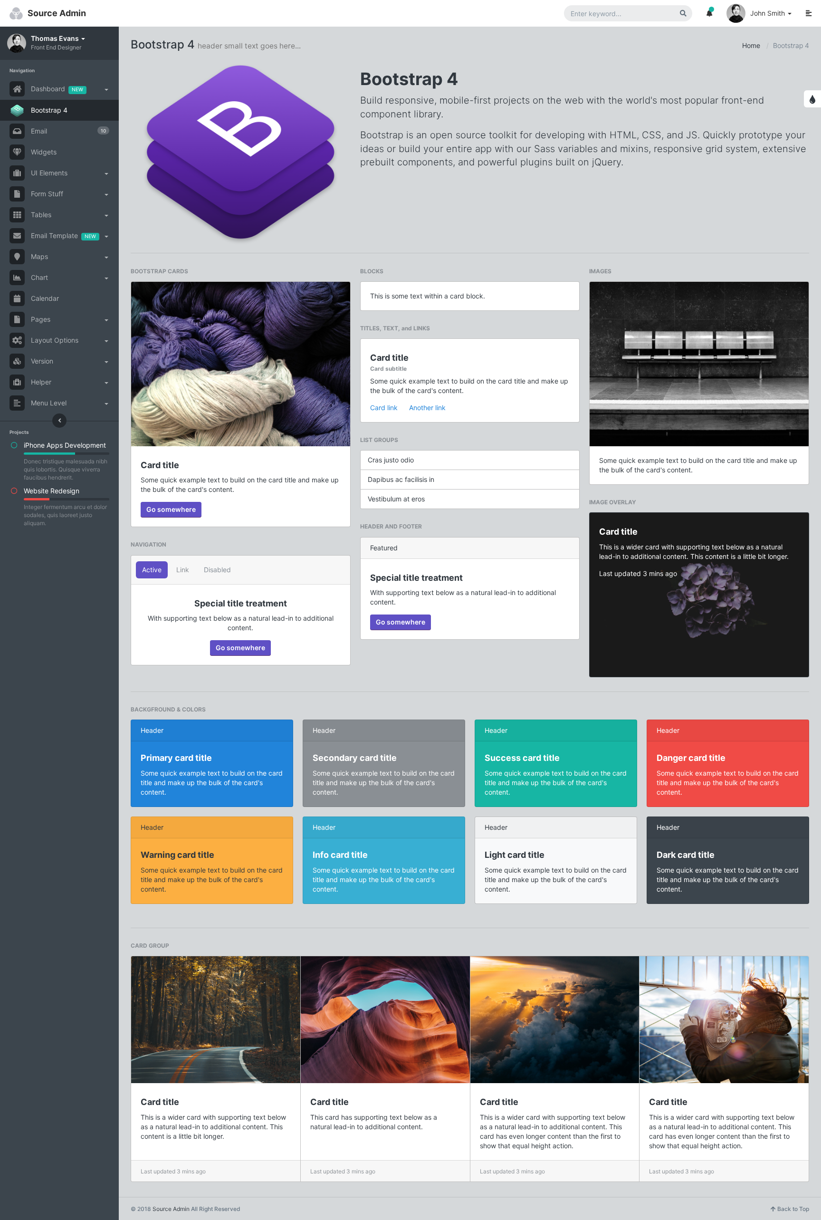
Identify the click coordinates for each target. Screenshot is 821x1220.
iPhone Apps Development (65, 445)
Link (182, 570)
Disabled (217, 570)
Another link (427, 407)
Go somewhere (171, 509)
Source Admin (57, 13)
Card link (384, 407)
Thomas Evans (55, 38)
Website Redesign (51, 491)
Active (152, 570)
